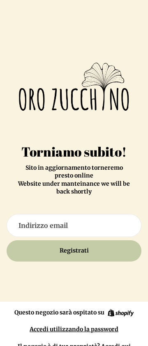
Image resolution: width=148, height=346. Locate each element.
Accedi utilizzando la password (74, 329)
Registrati (74, 250)
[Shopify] (121, 312)
